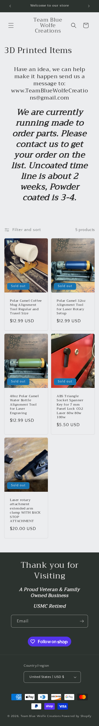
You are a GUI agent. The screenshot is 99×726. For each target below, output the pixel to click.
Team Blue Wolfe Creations (41, 716)
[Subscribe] (82, 621)
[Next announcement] (89, 6)
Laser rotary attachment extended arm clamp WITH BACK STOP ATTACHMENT (25, 510)
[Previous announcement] (10, 6)
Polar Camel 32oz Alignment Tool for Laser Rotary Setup (71, 307)
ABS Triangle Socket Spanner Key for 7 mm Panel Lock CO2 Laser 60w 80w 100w (70, 407)
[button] (11, 25)
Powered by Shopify (77, 716)
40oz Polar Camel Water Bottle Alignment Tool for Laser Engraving (24, 404)
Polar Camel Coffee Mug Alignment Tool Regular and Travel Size (26, 307)
